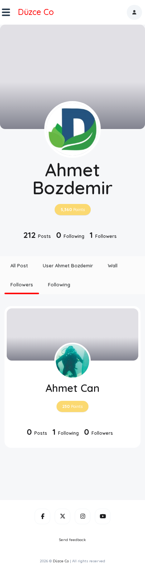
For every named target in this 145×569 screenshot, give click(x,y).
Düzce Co (36, 12)
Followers (21, 284)
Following (59, 284)
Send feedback (72, 539)
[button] (134, 12)
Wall (112, 265)
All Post (19, 265)
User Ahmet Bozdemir (68, 265)
